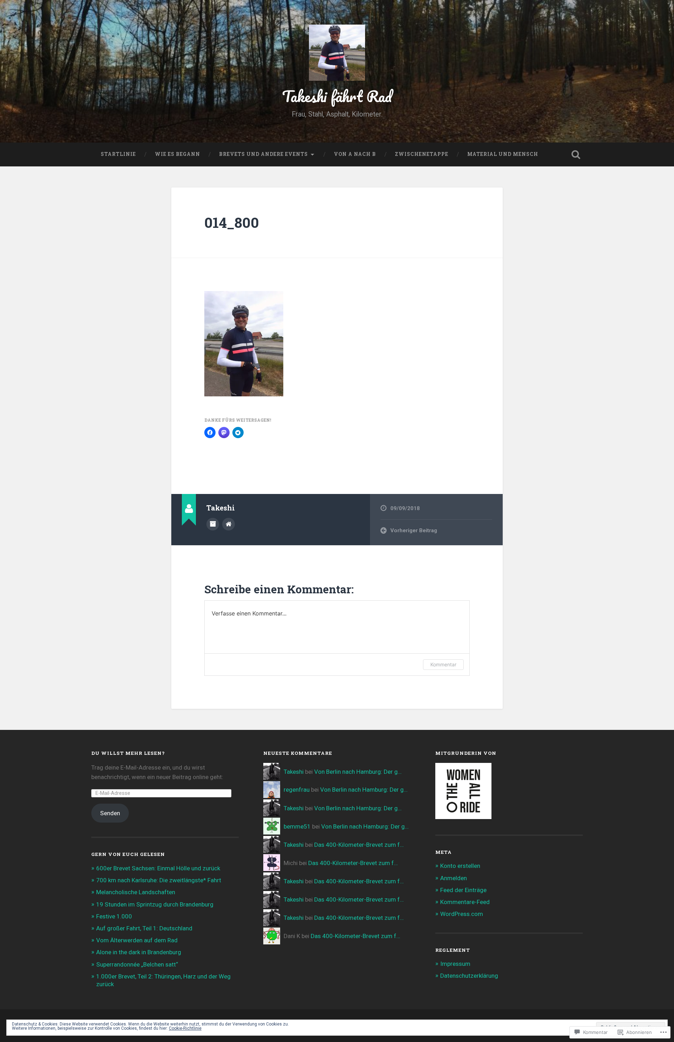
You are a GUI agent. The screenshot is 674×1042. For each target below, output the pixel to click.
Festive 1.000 (114, 916)
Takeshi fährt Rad (337, 96)
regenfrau (297, 789)
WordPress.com (461, 913)
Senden (110, 813)
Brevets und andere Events (263, 154)
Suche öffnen (576, 154)
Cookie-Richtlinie (185, 1028)
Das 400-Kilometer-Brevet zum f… (359, 844)
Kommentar (443, 664)
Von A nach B (355, 154)
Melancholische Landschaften (135, 892)
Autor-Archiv (212, 524)
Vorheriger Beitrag (413, 530)
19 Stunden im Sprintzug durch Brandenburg (154, 904)
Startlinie (118, 154)
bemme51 (297, 826)
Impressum (455, 963)
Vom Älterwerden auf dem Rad (137, 940)
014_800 (231, 222)
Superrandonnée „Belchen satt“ (137, 964)
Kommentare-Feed (465, 901)
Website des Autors (228, 524)
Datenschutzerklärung (469, 975)
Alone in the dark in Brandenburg (138, 952)
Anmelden (453, 878)
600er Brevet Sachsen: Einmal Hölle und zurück (158, 868)
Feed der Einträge (463, 889)
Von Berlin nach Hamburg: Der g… (358, 771)
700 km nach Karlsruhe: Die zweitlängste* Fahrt (158, 880)
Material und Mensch (502, 154)
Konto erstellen (460, 865)
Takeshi (294, 771)
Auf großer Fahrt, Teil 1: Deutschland (144, 928)
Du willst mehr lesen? (128, 753)
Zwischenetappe (421, 154)
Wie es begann (177, 154)
